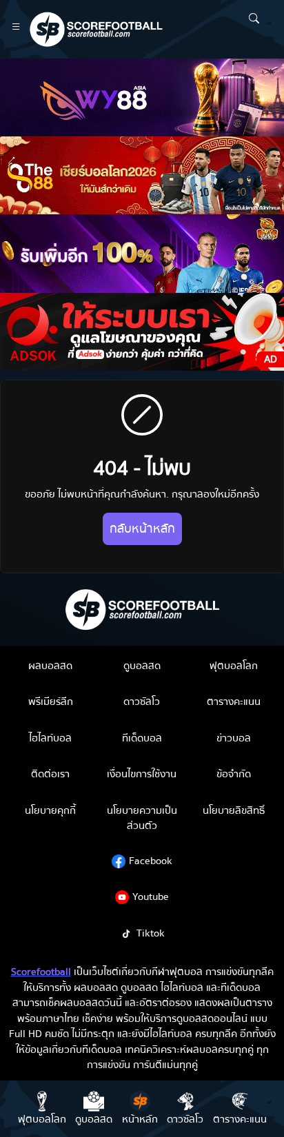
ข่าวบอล (233, 738)
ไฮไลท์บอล (50, 738)
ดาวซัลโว (141, 701)
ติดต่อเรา (50, 774)
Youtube (150, 896)
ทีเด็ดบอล (142, 738)
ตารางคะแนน (234, 701)
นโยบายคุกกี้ (50, 810)
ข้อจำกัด (233, 774)
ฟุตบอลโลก (234, 665)
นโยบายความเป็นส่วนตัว (142, 818)
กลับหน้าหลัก (142, 529)
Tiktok (150, 933)
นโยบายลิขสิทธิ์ (234, 810)
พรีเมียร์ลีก (50, 701)
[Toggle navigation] (16, 29)
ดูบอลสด (142, 665)
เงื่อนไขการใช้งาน (141, 774)
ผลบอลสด (50, 665)
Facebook (150, 860)
